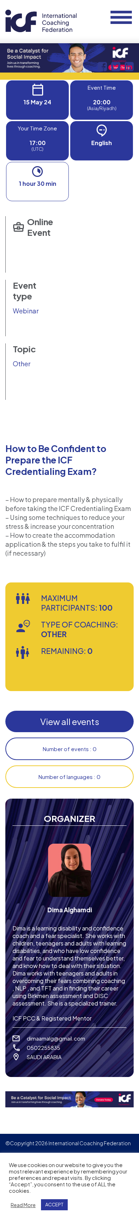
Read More (23, 1205)
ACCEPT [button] (54, 1204)
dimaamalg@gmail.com (56, 1038)
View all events (69, 721)
